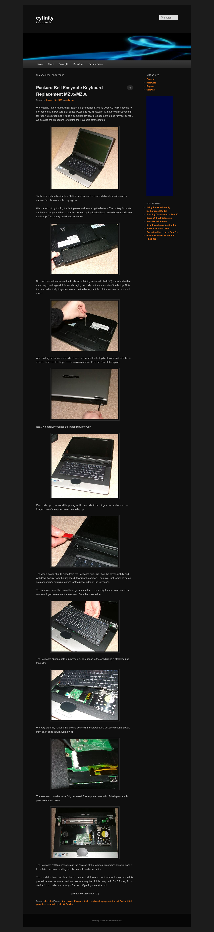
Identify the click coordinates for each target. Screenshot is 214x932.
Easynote (78, 901)
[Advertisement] (159, 146)
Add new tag (67, 901)
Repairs (49, 901)
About (51, 64)
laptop (103, 901)
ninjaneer (69, 100)
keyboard (95, 901)
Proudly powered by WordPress (107, 920)
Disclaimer (78, 64)
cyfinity (45, 17)
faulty (87, 901)
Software (150, 89)
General (150, 79)
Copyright (63, 64)
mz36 (116, 901)
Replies (68, 904)
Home (40, 64)
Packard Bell (126, 901)
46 (130, 87)
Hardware (151, 82)
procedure (41, 904)
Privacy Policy (96, 64)
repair (59, 904)
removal (51, 904)
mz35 (110, 901)
